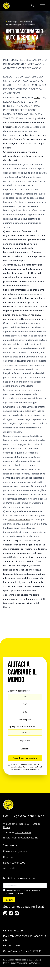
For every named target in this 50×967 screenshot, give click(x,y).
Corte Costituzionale (19, 519)
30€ (25, 712)
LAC (37, 97)
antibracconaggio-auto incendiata (20, 24)
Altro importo (25, 719)
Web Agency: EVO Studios (28, 963)
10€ (25, 696)
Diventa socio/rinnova (15, 851)
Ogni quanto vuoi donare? (21, 726)
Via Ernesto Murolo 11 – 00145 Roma (21, 825)
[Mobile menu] (43, 6)
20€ (25, 704)
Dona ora (8, 857)
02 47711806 (23, 832)
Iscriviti (9, 900)
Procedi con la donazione (25, 758)
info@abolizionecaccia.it (24, 837)
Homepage (13, 21)
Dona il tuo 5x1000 (14, 862)
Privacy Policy (9, 963)
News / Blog (26, 21)
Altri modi (8, 868)
